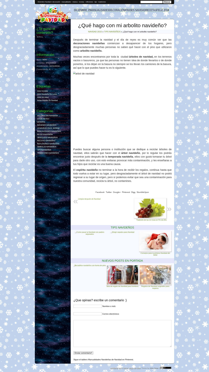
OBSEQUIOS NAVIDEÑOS (47, 138)
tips (96, 2)
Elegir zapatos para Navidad (123, 232)
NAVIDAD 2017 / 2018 (119, 368)
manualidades (66, 2)
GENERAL (41, 122)
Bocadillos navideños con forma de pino (90, 265)
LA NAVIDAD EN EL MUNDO (48, 128)
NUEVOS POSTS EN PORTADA (122, 260)
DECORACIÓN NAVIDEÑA (47, 116)
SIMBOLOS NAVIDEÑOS (46, 147)
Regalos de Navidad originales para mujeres (155, 287)
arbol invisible (42, 91)
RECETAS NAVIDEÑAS (46, 141)
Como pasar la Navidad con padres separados (90, 233)
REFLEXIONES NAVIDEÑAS (48, 144)
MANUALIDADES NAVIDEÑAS (49, 131)
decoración (56, 2)
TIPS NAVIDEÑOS (112, 32)
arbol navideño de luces (47, 94)
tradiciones (102, 2)
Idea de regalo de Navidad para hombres (122, 286)
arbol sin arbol (43, 97)
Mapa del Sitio (134, 368)
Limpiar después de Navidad (89, 199)
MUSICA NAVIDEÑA (45, 134)
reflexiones (89, 2)
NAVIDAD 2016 (95, 32)
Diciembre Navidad (44, 2)
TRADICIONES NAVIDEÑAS (48, 153)
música (75, 2)
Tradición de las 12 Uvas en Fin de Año (151, 220)
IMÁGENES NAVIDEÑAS (46, 125)
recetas (81, 2)
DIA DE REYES (43, 119)
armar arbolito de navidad (47, 100)
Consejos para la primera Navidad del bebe (155, 254)
